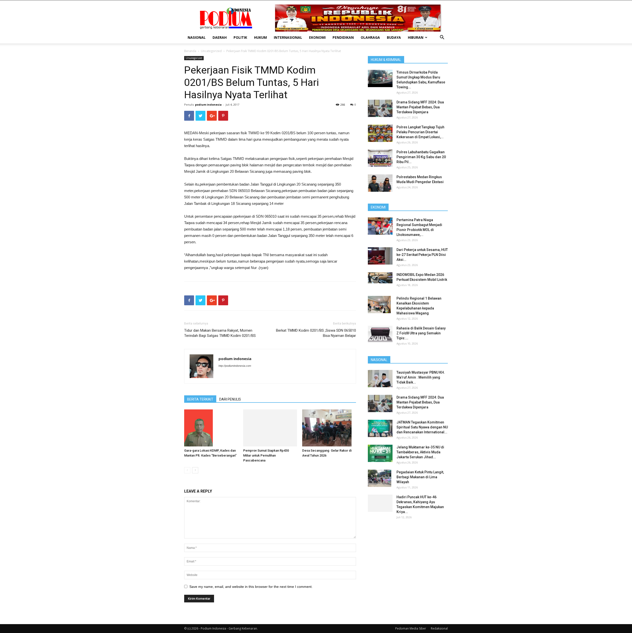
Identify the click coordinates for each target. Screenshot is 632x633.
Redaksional (439, 627)
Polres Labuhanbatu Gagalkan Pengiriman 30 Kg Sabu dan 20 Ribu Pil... (421, 157)
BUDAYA (394, 37)
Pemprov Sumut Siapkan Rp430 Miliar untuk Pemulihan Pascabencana (266, 454)
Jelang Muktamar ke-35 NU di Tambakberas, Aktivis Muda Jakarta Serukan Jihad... (420, 452)
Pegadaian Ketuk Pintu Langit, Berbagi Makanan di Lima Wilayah (420, 477)
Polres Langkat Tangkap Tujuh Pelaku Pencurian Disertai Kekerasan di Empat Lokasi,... (420, 132)
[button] (442, 38)
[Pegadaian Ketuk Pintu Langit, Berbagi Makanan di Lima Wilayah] (379, 478)
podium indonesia (208, 104)
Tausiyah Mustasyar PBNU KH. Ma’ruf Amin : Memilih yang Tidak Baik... (420, 377)
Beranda (190, 51)
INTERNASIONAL (288, 37)
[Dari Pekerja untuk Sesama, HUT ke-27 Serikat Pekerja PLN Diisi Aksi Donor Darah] (380, 256)
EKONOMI (317, 37)
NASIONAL (197, 37)
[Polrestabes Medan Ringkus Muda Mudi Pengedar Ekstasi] (380, 183)
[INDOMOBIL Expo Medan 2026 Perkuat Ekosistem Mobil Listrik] (380, 277)
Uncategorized (211, 51)
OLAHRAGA (370, 37)
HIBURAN (415, 37)
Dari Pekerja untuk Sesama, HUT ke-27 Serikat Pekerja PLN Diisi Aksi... (422, 255)
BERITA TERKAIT (200, 399)
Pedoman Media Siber (410, 627)
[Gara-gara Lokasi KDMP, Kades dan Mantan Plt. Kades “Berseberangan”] (211, 427)
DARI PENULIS (230, 399)
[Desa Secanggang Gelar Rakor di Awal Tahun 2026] (329, 427)
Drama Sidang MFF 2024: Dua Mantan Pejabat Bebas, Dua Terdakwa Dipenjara (420, 107)
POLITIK (240, 37)
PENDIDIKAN (343, 37)
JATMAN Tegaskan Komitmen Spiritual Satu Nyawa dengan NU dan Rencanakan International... (422, 427)
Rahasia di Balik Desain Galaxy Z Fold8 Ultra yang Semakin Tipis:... (421, 333)
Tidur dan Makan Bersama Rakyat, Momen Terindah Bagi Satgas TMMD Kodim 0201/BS (220, 333)
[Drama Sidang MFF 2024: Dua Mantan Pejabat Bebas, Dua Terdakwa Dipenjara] (380, 108)
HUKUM (260, 37)
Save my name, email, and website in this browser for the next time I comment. (251, 585)
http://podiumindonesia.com (234, 365)
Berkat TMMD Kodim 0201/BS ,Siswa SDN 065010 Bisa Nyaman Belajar (316, 333)
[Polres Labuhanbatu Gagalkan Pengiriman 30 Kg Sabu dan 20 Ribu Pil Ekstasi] (380, 158)
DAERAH (220, 37)
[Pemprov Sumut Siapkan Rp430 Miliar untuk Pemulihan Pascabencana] (270, 427)
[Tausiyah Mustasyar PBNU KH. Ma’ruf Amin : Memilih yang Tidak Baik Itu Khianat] (380, 378)
